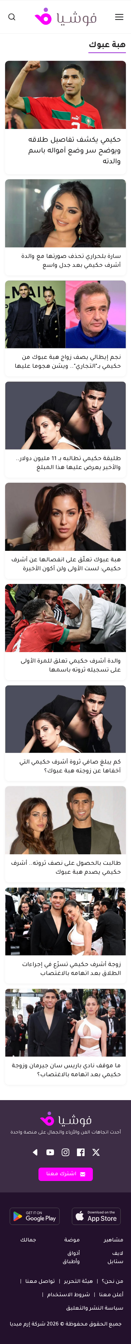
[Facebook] (81, 1152)
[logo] (65, 17)
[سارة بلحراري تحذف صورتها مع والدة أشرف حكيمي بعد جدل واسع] (65, 213)
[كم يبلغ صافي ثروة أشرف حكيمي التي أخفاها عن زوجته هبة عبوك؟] (65, 719)
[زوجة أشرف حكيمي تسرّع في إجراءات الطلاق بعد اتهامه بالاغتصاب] (65, 921)
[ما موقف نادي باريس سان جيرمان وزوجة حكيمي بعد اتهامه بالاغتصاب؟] (65, 1023)
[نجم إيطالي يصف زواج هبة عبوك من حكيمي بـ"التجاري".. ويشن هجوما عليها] (65, 315)
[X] (96, 1152)
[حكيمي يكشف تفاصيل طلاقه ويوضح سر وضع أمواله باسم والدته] (65, 95)
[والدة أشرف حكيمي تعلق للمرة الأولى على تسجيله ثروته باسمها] (65, 618)
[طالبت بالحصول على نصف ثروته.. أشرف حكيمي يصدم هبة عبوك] (65, 820)
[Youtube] (50, 1152)
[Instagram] (65, 1152)
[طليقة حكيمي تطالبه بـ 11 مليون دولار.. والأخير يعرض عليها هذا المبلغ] (65, 415)
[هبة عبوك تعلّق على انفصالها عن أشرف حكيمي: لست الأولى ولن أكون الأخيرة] (65, 517)
